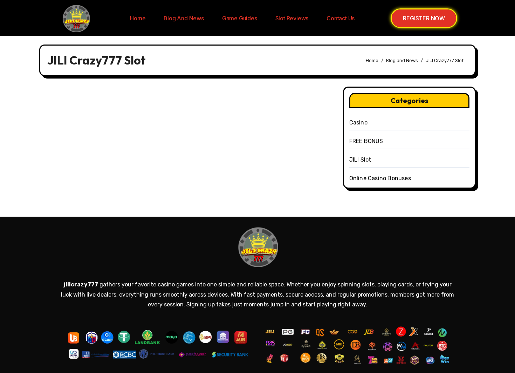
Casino (358, 122)
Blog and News (184, 18)
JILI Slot (360, 159)
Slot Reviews (292, 18)
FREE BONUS (366, 141)
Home (137, 18)
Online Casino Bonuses (380, 178)
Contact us (341, 18)
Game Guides (239, 18)
